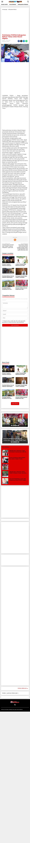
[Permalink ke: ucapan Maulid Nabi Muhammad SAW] (22, 259)
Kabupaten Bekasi (5, 41)
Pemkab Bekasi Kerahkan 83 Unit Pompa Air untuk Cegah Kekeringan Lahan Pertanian (7, 288)
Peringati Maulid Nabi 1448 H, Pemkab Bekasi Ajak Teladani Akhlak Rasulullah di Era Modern (21, 276)
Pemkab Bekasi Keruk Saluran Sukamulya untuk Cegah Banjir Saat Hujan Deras (8, 276)
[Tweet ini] (21, 41)
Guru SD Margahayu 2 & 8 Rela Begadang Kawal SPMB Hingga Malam (17, 479)
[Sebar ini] (19, 41)
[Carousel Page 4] (16, 425)
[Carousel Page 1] (11, 425)
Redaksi (4, 693)
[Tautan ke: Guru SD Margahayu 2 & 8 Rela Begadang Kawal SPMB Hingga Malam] (5, 481)
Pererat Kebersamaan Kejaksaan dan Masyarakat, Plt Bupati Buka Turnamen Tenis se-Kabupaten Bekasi (22, 288)
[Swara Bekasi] (15, 1)
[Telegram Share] (24, 41)
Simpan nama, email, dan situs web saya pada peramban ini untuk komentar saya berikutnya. (13, 321)
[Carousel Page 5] (18, 425)
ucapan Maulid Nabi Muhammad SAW (21, 265)
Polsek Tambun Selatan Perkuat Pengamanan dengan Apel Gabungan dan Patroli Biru (8, 265)
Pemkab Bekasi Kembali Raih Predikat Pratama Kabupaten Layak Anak (8, 245)
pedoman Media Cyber (12, 693)
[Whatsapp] (26, 41)
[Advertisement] (15, 22)
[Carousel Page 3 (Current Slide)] (15, 425)
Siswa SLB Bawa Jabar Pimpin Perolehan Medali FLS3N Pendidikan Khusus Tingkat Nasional (17, 458)
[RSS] (15, 240)
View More (15, 403)
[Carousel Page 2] (13, 425)
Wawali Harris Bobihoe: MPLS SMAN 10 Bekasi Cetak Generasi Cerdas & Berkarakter (17, 472)
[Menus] (2, 1)
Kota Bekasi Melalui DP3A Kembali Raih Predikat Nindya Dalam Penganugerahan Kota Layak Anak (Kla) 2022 (22, 247)
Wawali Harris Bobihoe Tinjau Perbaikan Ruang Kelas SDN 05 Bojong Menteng (17, 451)
